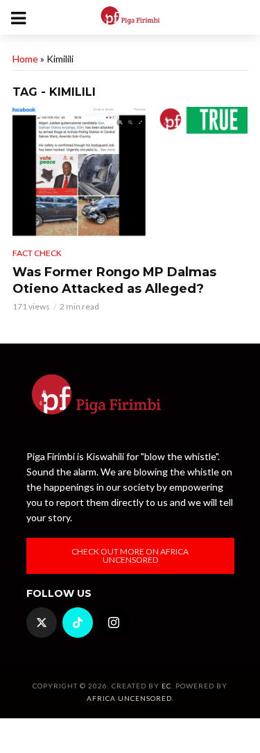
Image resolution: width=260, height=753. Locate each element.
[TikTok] (77, 622)
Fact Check (37, 253)
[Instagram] (113, 622)
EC (166, 686)
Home (25, 59)
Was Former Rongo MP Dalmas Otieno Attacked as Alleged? (114, 280)
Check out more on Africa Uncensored (130, 555)
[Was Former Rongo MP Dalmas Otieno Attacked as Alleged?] (130, 172)
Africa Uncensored (129, 698)
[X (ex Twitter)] (41, 622)
